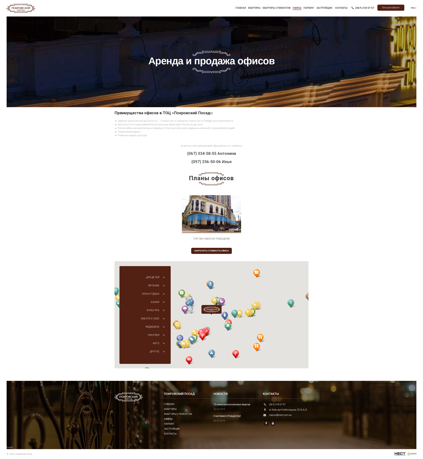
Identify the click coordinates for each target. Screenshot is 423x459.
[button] (212, 354)
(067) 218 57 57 (277, 404)
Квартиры (170, 409)
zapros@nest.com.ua (280, 415)
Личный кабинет (391, 7)
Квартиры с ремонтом (178, 414)
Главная (169, 404)
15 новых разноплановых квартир (231, 404)
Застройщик (172, 429)
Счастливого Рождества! (227, 416)
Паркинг (169, 424)
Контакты (170, 433)
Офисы (168, 419)
